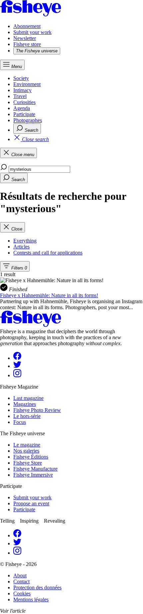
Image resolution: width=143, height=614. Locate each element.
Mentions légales (31, 599)
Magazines (24, 404)
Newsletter (24, 38)
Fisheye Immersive (33, 475)
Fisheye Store (27, 463)
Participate (24, 114)
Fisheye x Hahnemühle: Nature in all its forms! (49, 295)
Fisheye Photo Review (37, 410)
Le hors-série (27, 416)
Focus (19, 422)
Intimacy (22, 90)
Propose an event (31, 503)
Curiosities (24, 102)
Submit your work (32, 32)
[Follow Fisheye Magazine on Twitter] (17, 366)
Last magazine (28, 398)
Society (21, 78)
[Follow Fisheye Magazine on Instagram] (17, 375)
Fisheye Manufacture (35, 469)
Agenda (21, 108)
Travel (20, 96)
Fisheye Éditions (30, 457)
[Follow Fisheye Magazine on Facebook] (17, 358)
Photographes (27, 120)
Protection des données (37, 587)
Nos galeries (26, 451)
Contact (21, 581)
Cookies (22, 593)
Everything (25, 240)
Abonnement (27, 26)
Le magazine (26, 445)
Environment (27, 84)
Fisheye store (27, 44)
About (20, 575)
